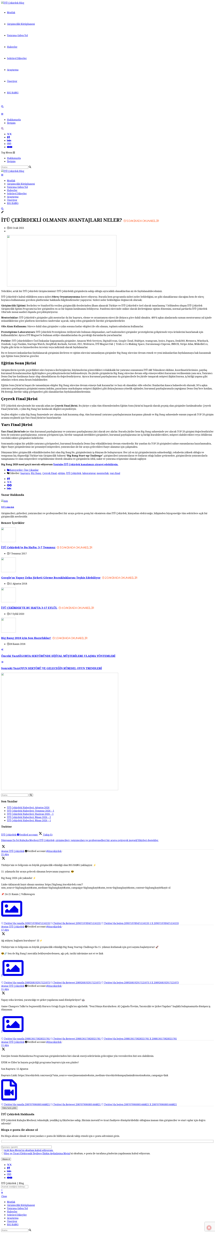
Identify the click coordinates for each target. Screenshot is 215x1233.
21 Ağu (5, 854)
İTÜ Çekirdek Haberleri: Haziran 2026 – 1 (30, 814)
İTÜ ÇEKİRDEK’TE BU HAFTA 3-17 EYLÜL (47, 607)
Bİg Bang (36, 473)
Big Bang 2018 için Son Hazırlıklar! (44, 638)
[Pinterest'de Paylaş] (9, 485)
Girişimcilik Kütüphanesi (21, 24)
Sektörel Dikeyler (17, 58)
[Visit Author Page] (4, 501)
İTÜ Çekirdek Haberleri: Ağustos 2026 (28, 807)
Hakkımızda (14, 119)
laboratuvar (89, 473)
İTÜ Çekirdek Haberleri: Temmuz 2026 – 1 (30, 810)
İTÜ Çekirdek (73, 473)
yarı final (115, 473)
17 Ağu (5, 929)
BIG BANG (12, 92)
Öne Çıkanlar (31, 470)
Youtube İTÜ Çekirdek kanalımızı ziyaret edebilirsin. (85, 464)
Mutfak (11, 12)
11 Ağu (5, 1045)
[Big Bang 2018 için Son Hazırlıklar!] (8, 631)
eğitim (61, 473)
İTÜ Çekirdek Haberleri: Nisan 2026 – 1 (29, 820)
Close (4, 1196)
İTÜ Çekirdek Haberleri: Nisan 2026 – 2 (29, 817)
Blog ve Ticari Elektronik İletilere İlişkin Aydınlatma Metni (37, 1153)
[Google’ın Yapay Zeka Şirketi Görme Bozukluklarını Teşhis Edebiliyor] (8, 571)
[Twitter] (9, 134)
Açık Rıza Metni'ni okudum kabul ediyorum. (28, 1150)
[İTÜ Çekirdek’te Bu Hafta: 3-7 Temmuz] (8, 541)
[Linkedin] (9, 140)
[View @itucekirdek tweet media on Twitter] (11, 915)
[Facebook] (8, 137)
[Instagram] (9, 143)
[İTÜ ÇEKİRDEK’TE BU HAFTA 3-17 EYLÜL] (8, 601)
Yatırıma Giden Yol (17, 35)
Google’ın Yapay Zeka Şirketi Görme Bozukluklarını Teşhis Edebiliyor (69, 577)
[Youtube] (9, 147)
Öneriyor (12, 81)
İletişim (11, 123)
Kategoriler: (17, 470)
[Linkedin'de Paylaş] (9, 488)
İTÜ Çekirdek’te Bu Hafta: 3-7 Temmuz (46, 547)
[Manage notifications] (209, 1227)
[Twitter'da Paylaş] (9, 482)
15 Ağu (5, 989)
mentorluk (103, 473)
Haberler (12, 46)
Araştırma (12, 69)
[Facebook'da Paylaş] (8, 478)
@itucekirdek (54, 851)
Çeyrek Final (49, 473)
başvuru (25, 473)
